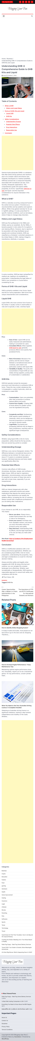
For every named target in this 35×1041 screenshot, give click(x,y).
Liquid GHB (9, 113)
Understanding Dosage (13, 121)
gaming (4, 885)
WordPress (5, 1039)
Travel (3, 931)
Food (3, 882)
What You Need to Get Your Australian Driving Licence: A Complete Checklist (16, 706)
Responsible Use (11, 130)
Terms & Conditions (7, 1029)
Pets (3, 916)
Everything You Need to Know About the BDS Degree (16, 1004)
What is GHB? (9, 106)
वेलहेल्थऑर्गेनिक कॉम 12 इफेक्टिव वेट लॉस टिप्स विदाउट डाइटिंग (15, 1009)
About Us (4, 1017)
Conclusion (8, 133)
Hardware (4, 889)
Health (3, 892)
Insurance (4, 901)
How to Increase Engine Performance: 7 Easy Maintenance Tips (16, 665)
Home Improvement (7, 895)
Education (4, 876)
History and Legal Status (14, 108)
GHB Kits (9, 116)
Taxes (3, 925)
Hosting (4, 898)
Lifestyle (4, 907)
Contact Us (5, 1020)
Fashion (4, 879)
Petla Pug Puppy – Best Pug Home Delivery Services (16, 944)
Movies (4, 910)
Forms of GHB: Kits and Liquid (14, 111)
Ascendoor (17, 1037)
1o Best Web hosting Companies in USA (13, 1001)
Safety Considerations (12, 119)
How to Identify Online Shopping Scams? (15, 628)
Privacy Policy (6, 1026)
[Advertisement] (17, 36)
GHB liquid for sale (15, 348)
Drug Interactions (11, 127)
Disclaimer (4, 1023)
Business (4, 580)
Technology (5, 928)
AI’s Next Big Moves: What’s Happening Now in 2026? (17, 952)
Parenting (4, 913)
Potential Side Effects (13, 124)
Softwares (4, 919)
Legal (3, 904)
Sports (3, 922)
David (4, 75)
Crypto (4, 873)
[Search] (32, 16)
